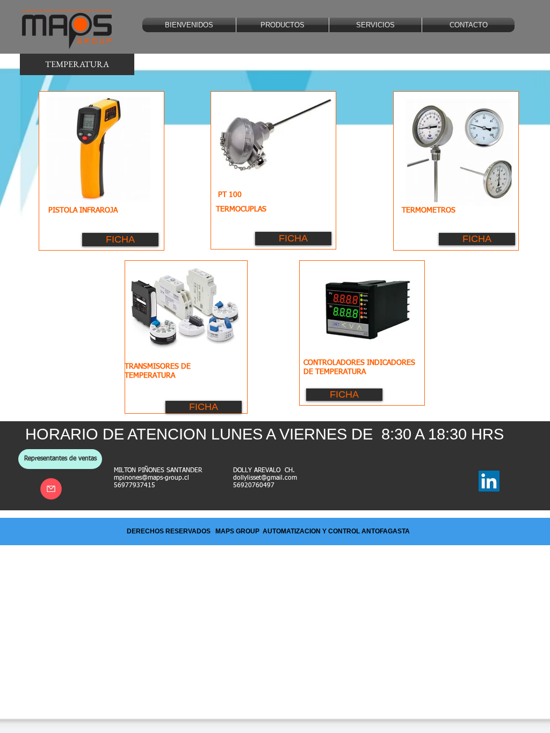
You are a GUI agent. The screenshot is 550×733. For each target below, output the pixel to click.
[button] (282, 25)
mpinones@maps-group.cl (151, 478)
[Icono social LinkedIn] (489, 481)
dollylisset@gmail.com (265, 478)
